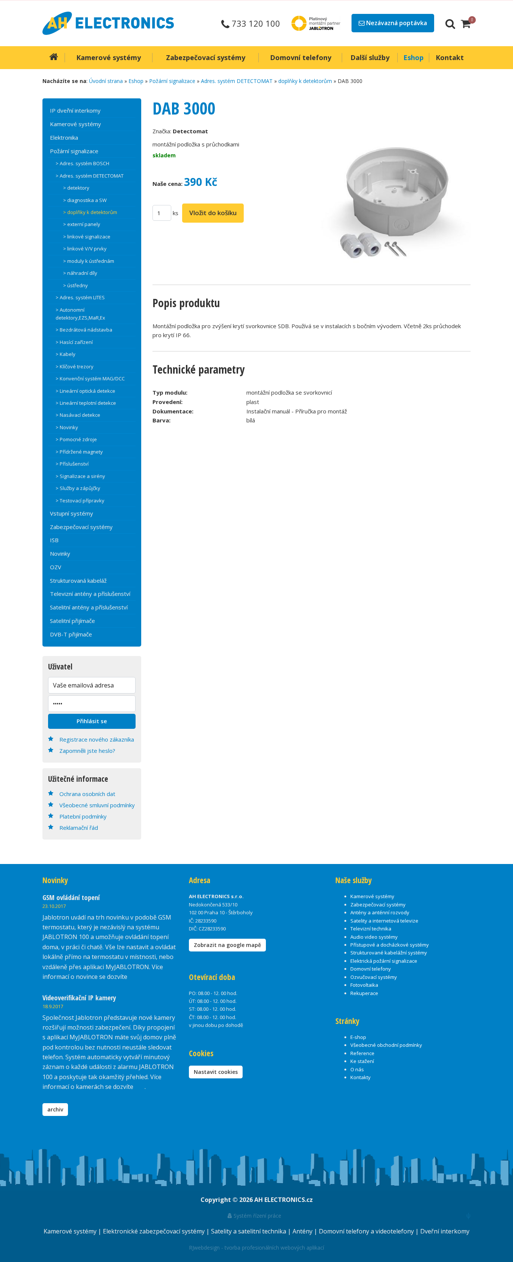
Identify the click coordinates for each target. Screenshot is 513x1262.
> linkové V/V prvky (85, 248)
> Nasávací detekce (78, 415)
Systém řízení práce (256, 1215)
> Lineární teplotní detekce (86, 403)
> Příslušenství (72, 463)
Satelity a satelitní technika (249, 1231)
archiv (55, 1109)
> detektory (76, 187)
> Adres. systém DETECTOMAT (90, 175)
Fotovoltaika (364, 985)
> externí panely (81, 224)
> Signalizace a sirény (80, 476)
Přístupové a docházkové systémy (389, 944)
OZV (55, 567)
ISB (54, 540)
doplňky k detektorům (305, 80)
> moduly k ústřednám (88, 261)
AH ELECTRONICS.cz (283, 1200)
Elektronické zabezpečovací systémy (154, 1231)
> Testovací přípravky (80, 500)
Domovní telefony (370, 968)
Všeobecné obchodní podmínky (386, 1045)
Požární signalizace (172, 80)
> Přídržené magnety (79, 451)
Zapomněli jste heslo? (87, 750)
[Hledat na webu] (450, 23)
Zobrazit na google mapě (227, 944)
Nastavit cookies (216, 1071)
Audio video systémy (374, 936)
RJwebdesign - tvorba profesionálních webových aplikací (256, 1247)
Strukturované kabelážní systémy (388, 952)
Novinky (60, 553)
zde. (134, 977)
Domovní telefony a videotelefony (367, 1231)
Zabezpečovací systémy (81, 527)
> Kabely (65, 354)
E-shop (358, 1037)
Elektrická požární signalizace (383, 960)
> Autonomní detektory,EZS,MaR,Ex (80, 313)
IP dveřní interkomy (75, 110)
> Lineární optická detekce (85, 390)
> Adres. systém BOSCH (82, 163)
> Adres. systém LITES (80, 297)
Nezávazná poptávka (396, 23)
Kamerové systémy (75, 124)
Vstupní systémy (71, 513)
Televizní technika (370, 928)
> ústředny (75, 285)
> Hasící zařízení (74, 342)
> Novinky (67, 427)
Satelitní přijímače (72, 620)
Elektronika (64, 137)
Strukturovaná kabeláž (78, 580)
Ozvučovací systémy (373, 977)
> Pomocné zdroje (76, 439)
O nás (357, 1069)
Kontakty (360, 1077)
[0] (466, 23)
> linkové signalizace (86, 236)
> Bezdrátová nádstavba (84, 329)
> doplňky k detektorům (90, 212)
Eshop (135, 80)
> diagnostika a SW (85, 200)
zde (140, 1087)
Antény (303, 1231)
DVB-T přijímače (71, 634)
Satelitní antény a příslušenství (89, 607)
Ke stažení (362, 1061)
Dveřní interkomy (444, 1231)
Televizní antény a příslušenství (90, 593)
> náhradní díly (80, 273)
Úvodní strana (106, 80)
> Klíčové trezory (75, 366)
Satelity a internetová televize (384, 920)
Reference (362, 1053)
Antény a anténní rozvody (379, 912)
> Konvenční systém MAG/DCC (90, 378)
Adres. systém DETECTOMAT (237, 80)
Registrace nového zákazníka (96, 739)
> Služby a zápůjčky (78, 488)
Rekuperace (364, 993)
